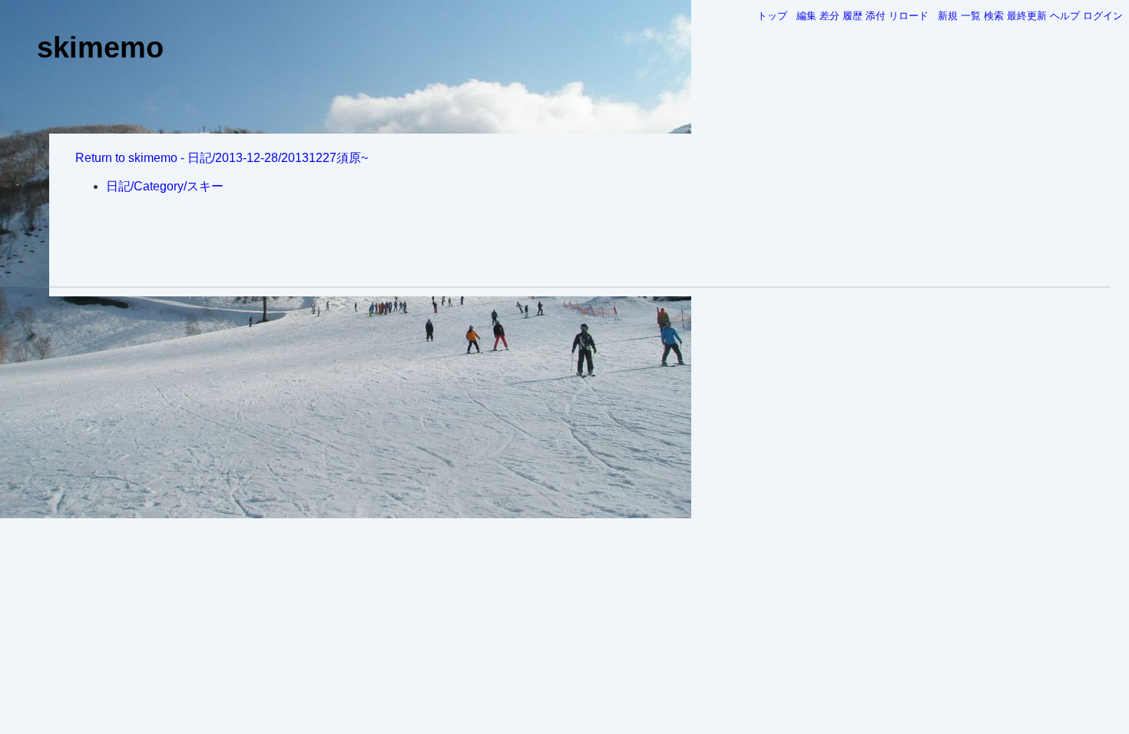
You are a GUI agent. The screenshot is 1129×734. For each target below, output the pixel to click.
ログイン (1103, 15)
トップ (772, 15)
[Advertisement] (579, 242)
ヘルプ (1065, 15)
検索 (994, 15)
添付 (876, 15)
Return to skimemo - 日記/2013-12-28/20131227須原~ (221, 157)
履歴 (852, 15)
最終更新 (1027, 15)
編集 (806, 15)
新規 (948, 15)
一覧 (971, 15)
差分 (829, 15)
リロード (909, 15)
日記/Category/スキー (164, 186)
